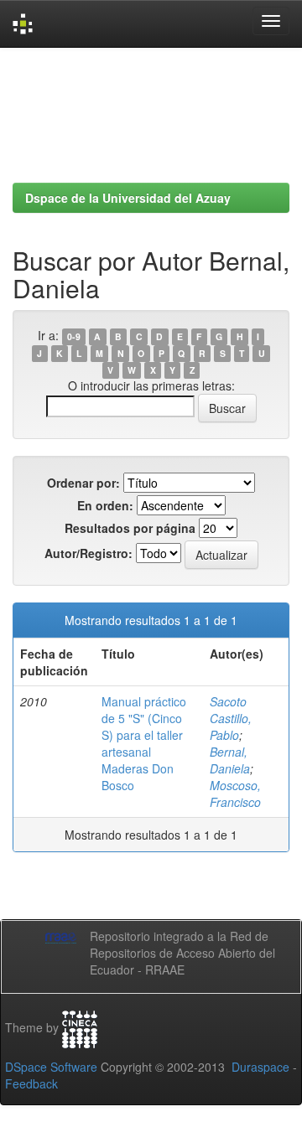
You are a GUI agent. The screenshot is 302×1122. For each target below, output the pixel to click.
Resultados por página (130, 528)
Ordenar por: (83, 482)
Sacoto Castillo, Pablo (231, 718)
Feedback (31, 1083)
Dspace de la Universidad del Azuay (128, 197)
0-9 (74, 336)
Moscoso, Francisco (235, 793)
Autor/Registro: (88, 553)
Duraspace (260, 1066)
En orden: (105, 505)
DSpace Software (51, 1066)
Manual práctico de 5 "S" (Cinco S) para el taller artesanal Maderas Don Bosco (144, 743)
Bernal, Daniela (230, 760)
